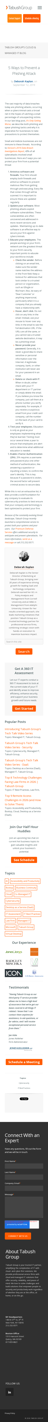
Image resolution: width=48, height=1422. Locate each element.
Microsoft (10, 927)
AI (7, 881)
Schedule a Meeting (24, 1062)
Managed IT (24, 920)
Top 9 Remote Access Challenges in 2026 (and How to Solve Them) (23, 800)
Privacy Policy (10, 1413)
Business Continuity (26, 887)
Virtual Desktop (13, 933)
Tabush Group (26, 927)
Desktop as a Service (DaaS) (19, 907)
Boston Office (12, 1333)
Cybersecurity (12, 900)
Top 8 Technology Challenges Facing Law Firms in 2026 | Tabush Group (23, 782)
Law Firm (10, 920)
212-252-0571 (12, 1325)
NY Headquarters (14, 1317)
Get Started (24, 708)
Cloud (8, 894)
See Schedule (24, 860)
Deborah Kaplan (23, 81)
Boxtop (9, 887)
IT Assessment (13, 914)
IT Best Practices (32, 914)
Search (24, 651)
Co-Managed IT (22, 894)
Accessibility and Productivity (25, 881)
